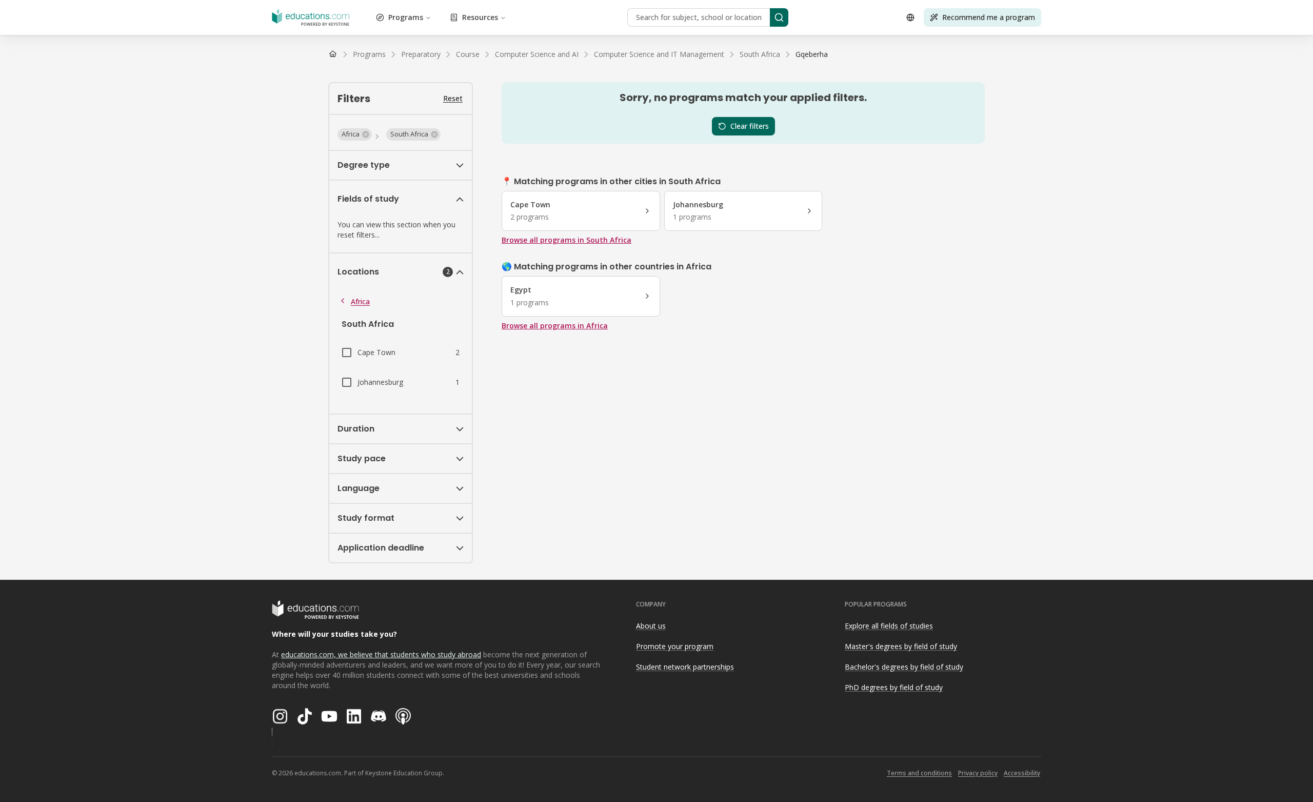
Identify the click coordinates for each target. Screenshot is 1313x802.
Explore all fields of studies (889, 626)
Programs (405, 17)
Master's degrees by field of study (901, 646)
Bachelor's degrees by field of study (904, 667)
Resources (480, 17)
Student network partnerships (685, 667)
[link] (811, 54)
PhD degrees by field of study (894, 687)
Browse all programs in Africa (555, 325)
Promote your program (674, 646)
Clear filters (749, 126)
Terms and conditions (919, 773)
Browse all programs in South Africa (566, 240)
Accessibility (1022, 773)
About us (651, 626)
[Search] (779, 17)
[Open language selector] (910, 17)
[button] (354, 134)
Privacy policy (978, 773)
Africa (360, 301)
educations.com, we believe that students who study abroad (381, 654)
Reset (453, 98)
